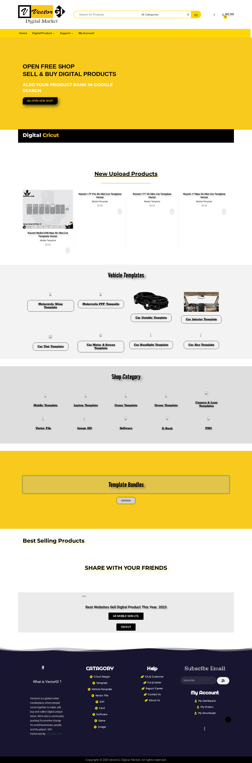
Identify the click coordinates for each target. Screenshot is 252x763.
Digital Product (42, 33)
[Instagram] (228, 720)
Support (65, 33)
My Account (86, 33)
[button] (133, 578)
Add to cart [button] (67, 250)
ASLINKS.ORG (54, 733)
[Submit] (223, 680)
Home (23, 33)
